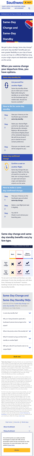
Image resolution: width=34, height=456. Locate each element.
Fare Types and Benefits (15, 14)
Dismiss (17, 450)
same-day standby (8, 306)
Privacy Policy (11, 445)
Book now (17, 357)
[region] (16, 444)
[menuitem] (15, 6)
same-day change (20, 303)
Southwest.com (5, 14)
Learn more (22, 416)
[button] (17, 2)
